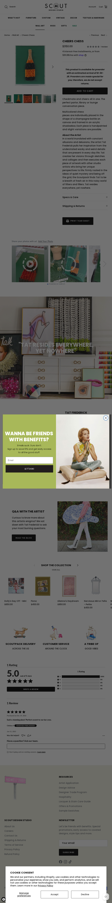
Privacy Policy (45, 885)
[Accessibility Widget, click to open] (3, 899)
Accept (54, 894)
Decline (85, 894)
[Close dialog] (105, 418)
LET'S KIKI (29, 468)
